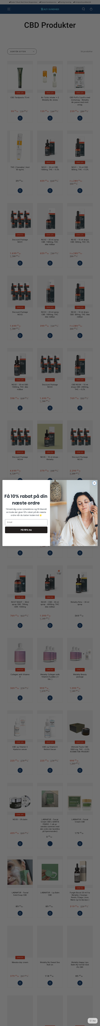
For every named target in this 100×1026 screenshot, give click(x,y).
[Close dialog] (94, 483)
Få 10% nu (26, 529)
